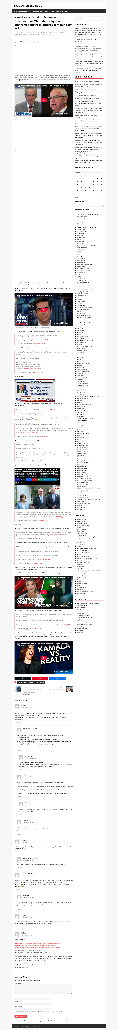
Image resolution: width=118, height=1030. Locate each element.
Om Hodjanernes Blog (59, 11)
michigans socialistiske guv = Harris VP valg (31, 682)
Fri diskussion (37, 11)
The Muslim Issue (82, 468)
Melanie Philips (81, 358)
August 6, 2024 (40, 344)
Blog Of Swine (81, 243)
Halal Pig (79, 303)
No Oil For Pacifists (82, 377)
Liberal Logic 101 (81, 352)
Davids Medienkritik (82, 533)
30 (101, 190)
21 (93, 187)
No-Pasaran (80, 379)
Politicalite (80, 400)
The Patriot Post (81, 472)
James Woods (80, 331)
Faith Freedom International (85, 290)
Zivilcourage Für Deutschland (85, 591)
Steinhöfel (79, 580)
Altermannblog (81, 521)
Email (16, 1001)
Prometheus (80, 566)
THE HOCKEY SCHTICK (83, 463)
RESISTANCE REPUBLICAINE (84, 625)
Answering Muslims (82, 222)
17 (77, 187)
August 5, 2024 (37, 563)
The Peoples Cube (82, 474)
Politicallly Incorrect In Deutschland (87, 558)
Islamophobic (80, 327)
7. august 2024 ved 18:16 (26, 707)
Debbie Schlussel (82, 272)
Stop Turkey (80, 439)
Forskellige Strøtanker (83, 292)
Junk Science (80, 338)
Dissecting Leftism (82, 278)
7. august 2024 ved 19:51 (30, 804)
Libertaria (79, 546)
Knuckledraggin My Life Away (85, 346)
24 (77, 190)
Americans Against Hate (83, 218)
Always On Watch (82, 216)
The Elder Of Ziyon (82, 453)
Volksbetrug (80, 589)
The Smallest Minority (83, 482)
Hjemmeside (18, 1007)
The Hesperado (81, 461)
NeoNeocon (80, 373)
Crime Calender (81, 531)
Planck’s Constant (82, 393)
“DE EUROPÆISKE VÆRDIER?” (93, 81)
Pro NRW (79, 564)
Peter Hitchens (81, 389)
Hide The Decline (81, 305)
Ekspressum (80, 284)
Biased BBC (80, 235)
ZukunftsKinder (81, 593)
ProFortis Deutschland (83, 562)
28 (93, 190)
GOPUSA (79, 297)
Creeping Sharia (81, 266)
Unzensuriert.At (81, 587)
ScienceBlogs (80, 428)
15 (97, 184)
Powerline (79, 402)
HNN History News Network (85, 307)
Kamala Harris (55, 32)
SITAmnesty (80, 630)
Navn (16, 996)
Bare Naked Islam (82, 231)
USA (40, 34)
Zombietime (80, 509)
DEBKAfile (79, 274)
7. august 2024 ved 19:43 (28, 778)
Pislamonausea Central (83, 391)
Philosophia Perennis (83, 556)
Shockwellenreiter (82, 578)
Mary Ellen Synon (82, 356)
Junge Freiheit (81, 545)
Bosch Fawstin (81, 249)
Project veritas (81, 406)
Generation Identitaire (83, 615)
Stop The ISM (80, 437)
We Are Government (82, 498)
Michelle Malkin (81, 362)
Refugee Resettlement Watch (85, 418)
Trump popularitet (33, 34)
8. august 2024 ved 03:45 (28, 822)
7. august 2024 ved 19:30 (30, 758)
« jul (76, 197)
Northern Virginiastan (83, 383)
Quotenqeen (80, 568)
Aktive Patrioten (81, 519)
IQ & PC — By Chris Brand (84, 317)
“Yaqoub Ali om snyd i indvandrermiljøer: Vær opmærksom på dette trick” (88, 103)
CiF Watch (79, 255)
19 (85, 187)
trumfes (27, 32)
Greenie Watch (81, 301)
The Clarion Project (82, 451)
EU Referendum (81, 286)
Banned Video (81, 229)
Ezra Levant (80, 288)
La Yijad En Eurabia (82, 619)
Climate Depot (81, 261)
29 (97, 190)
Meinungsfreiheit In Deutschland (86, 548)
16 (101, 184)
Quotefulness (80, 412)
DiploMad (79, 276)
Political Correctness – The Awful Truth (88, 397)
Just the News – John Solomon (85, 340)
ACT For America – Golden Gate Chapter (88, 214)
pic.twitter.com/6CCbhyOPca (48, 410)
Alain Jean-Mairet (82, 607)
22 (97, 187)
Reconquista (80, 416)
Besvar (18, 722)
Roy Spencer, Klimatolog (84, 422)
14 (93, 184)
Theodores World (82, 486)
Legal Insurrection (82, 350)
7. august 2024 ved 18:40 (28, 860)
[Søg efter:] (89, 18)
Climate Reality (81, 262)
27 (89, 190)
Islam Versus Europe (82, 325)
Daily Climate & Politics (83, 270)
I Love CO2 (80, 311)
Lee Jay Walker (81, 348)
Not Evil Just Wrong (82, 385)
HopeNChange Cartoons (84, 309)
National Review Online (83, 371)
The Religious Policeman (84, 478)
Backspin (79, 226)
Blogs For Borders (82, 247)
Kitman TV (79, 344)
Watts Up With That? (82, 496)
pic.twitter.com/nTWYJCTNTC (29, 432)
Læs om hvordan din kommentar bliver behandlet (58, 1021)
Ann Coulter (80, 220)
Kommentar (18, 983)
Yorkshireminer (81, 507)
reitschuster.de (81, 574)
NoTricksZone (80, 387)
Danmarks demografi (21, 11)
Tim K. (78, 585)
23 (101, 187)
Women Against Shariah (84, 503)
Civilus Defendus (81, 259)
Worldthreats (80, 505)
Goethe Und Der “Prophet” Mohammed (88, 539)
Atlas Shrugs (80, 224)
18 (81, 187)
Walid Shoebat (81, 494)
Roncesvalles (80, 576)
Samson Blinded (81, 426)
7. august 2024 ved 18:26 (26, 842)
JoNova (79, 334)
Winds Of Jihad (81, 501)
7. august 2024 (19, 32)
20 (89, 187)
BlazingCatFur (81, 241)
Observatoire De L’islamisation (85, 623)
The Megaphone (81, 465)
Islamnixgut (80, 541)
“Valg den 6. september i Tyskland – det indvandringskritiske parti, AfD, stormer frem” (88, 110)
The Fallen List (81, 455)
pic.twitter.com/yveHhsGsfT (39, 340)
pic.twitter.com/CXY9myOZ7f (61, 625)
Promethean (80, 408)
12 (43, 34)
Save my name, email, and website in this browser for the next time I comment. (39, 1012)
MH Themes (38, 1026)
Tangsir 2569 (80, 581)
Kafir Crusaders (81, 342)
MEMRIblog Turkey (82, 360)
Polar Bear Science (82, 395)
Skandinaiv (80, 632)
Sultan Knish (80, 441)
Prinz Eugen (80, 560)
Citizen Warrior (81, 257)
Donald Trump (42, 32)
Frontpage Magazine (82, 294)
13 (89, 184)
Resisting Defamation (83, 420)
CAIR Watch (80, 253)
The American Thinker (83, 443)
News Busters (81, 375)
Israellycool (80, 329)
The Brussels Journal (83, 447)
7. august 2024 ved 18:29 (26, 876)
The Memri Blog (81, 466)
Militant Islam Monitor (83, 363)
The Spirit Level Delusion (84, 484)
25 (81, 190)
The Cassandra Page (82, 449)
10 (77, 184)
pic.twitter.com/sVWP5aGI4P (32, 369)
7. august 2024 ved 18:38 (28, 730)
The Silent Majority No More (85, 480)
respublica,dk (80, 613)
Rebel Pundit (80, 414)
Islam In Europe (81, 321)
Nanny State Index (82, 369)
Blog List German (81, 529)
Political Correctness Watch (84, 398)
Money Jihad (80, 367)
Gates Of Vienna (81, 296)
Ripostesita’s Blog (82, 629)
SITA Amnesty (80, 430)
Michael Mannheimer (83, 550)
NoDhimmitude (81, 381)
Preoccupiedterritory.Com (84, 404)
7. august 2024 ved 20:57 (26, 917)
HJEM (47, 11)
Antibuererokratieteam (83, 525)
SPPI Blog (79, 435)
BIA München (80, 527)
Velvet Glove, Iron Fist (83, 492)
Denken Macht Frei (82, 535)
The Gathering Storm (83, 459)
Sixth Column (80, 432)
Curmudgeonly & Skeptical (84, 268)
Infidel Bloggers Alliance (84, 315)
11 (81, 184)
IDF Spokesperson (82, 313)
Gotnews (79, 299)
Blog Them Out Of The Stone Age (86, 245)
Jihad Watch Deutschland (84, 543)
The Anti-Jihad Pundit (83, 445)
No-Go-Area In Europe (83, 552)
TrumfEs (61, 32)
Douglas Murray (81, 280)
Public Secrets (81, 410)
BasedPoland (80, 233)
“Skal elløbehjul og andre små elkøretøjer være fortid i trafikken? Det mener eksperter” (88, 128)
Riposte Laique (81, 627)
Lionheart (79, 354)
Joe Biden (48, 32)
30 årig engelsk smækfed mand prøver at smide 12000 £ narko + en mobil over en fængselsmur (88, 91)
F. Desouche (80, 611)
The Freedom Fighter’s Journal (85, 457)
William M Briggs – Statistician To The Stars (89, 500)
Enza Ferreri (80, 609)
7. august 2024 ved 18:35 (28, 897)
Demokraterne (34, 32)
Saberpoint (80, 424)
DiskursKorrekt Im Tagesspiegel (86, 537)
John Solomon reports (83, 336)
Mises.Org (79, 365)
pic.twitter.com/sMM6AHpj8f (54, 517)
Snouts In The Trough (83, 434)
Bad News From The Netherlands (86, 227)
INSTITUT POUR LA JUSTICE (84, 617)
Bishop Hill (80, 239)
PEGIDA (79, 554)
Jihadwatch (80, 332)
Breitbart (79, 251)
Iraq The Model (81, 319)
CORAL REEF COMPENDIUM (84, 264)
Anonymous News (82, 523)
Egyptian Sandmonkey (83, 282)
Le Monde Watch (81, 621)
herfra (19, 524)
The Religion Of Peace (83, 476)
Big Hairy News (81, 237)
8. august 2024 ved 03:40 (26, 935)
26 (85, 190)
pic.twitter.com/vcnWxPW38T (57, 535)
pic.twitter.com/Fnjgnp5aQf (43, 559)
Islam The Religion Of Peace (85, 323)
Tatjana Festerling (82, 583)
